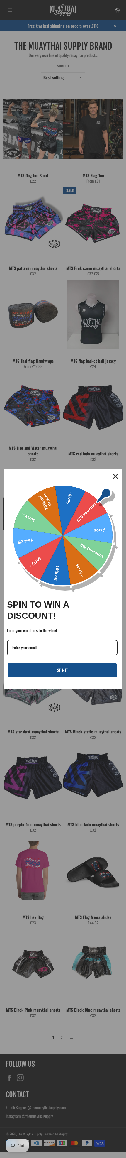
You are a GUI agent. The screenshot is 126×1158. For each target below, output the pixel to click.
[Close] (115, 476)
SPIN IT (62, 670)
